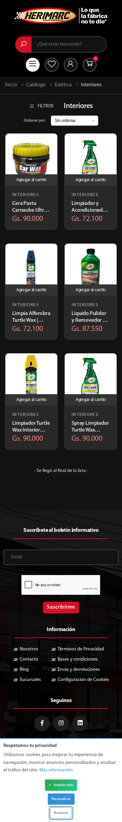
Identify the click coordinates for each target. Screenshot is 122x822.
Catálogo (35, 85)
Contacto (29, 659)
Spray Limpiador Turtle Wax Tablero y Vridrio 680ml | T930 (90, 427)
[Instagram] (61, 723)
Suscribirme (61, 607)
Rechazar (61, 813)
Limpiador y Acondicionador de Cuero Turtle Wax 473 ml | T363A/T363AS (90, 207)
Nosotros (29, 649)
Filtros (46, 106)
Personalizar (61, 799)
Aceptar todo (61, 785)
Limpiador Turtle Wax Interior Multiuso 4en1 (30, 427)
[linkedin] (80, 723)
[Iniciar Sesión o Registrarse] (71, 65)
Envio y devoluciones (79, 669)
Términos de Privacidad (81, 649)
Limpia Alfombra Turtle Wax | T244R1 (31, 317)
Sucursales (30, 679)
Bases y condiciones (78, 659)
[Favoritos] (52, 65)
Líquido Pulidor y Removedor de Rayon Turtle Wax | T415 (90, 317)
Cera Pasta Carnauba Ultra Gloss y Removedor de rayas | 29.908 (29, 207)
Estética (63, 85)
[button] (90, 65)
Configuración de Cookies (83, 679)
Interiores (25, 195)
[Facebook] (42, 723)
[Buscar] (23, 44)
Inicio (11, 85)
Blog (24, 669)
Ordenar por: (34, 121)
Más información (56, 770)
